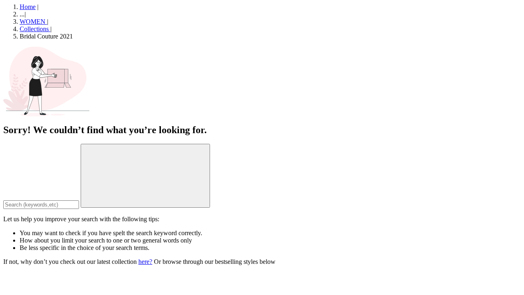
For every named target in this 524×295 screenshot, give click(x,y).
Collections (35, 28)
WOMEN (33, 21)
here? (145, 261)
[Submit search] (145, 176)
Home (28, 6)
